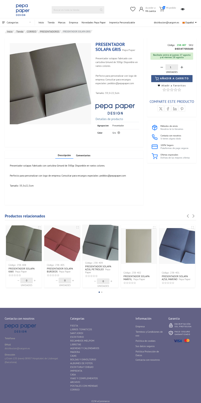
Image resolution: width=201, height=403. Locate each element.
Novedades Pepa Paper (93, 22)
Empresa (73, 22)
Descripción (64, 155)
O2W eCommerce (100, 401)
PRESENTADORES (49, 31)
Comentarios (83, 155)
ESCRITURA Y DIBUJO (81, 367)
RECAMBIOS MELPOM (82, 340)
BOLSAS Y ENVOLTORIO (83, 359)
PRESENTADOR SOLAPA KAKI (21, 270)
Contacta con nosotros (148, 359)
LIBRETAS (75, 344)
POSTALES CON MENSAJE (84, 385)
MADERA (75, 351)
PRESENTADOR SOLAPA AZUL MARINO (176, 278)
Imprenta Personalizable (122, 22)
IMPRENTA (76, 370)
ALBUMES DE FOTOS (81, 363)
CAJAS (73, 355)
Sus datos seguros (145, 346)
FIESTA (74, 325)
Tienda (50, 22)
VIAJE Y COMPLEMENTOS (84, 378)
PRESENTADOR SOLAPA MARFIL (136, 278)
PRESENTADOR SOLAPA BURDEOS (60, 270)
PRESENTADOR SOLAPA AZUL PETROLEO (98, 269)
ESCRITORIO (77, 336)
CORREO (31, 31)
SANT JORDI (76, 333)
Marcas (61, 22)
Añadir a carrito (174, 78)
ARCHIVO (75, 382)
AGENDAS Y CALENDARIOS (84, 348)
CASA (73, 374)
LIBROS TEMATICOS (81, 329)
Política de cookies (145, 340)
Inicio (41, 22)
